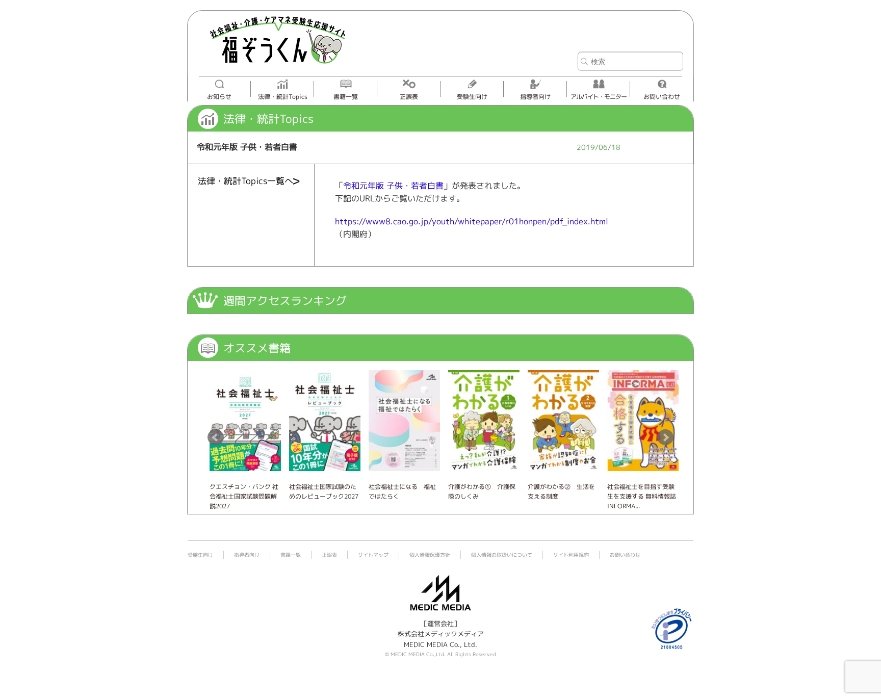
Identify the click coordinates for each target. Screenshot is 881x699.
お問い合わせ (661, 96)
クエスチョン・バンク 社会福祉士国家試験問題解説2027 (244, 496)
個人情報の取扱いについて (501, 554)
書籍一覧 (345, 96)
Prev (216, 437)
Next (665, 437)
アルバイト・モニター (599, 96)
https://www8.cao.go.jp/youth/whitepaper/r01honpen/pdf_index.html (471, 221)
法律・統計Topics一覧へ (245, 181)
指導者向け (535, 96)
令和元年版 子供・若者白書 (393, 185)
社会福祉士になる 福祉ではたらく (402, 491)
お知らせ (219, 96)
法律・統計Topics (282, 96)
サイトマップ (373, 554)
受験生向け (472, 96)
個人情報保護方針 (429, 554)
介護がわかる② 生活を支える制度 (561, 491)
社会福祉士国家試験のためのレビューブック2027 (323, 491)
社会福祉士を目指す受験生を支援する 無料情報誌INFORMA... (641, 496)
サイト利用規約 (571, 554)
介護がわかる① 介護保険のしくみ (481, 491)
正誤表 (409, 96)
